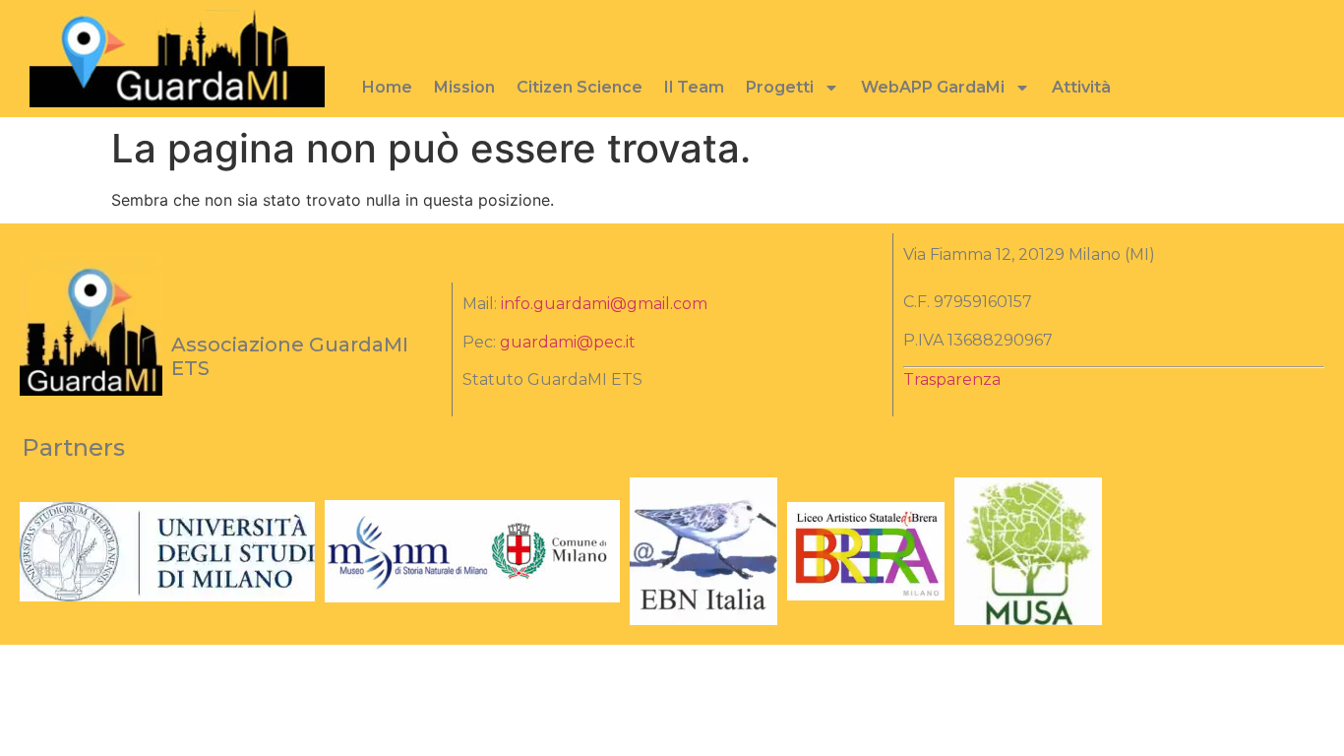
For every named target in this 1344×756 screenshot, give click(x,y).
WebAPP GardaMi (933, 87)
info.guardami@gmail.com (604, 303)
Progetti (780, 87)
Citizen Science (579, 87)
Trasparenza (952, 379)
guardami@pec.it (568, 342)
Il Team (694, 87)
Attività (1081, 87)
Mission (464, 87)
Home (387, 87)
